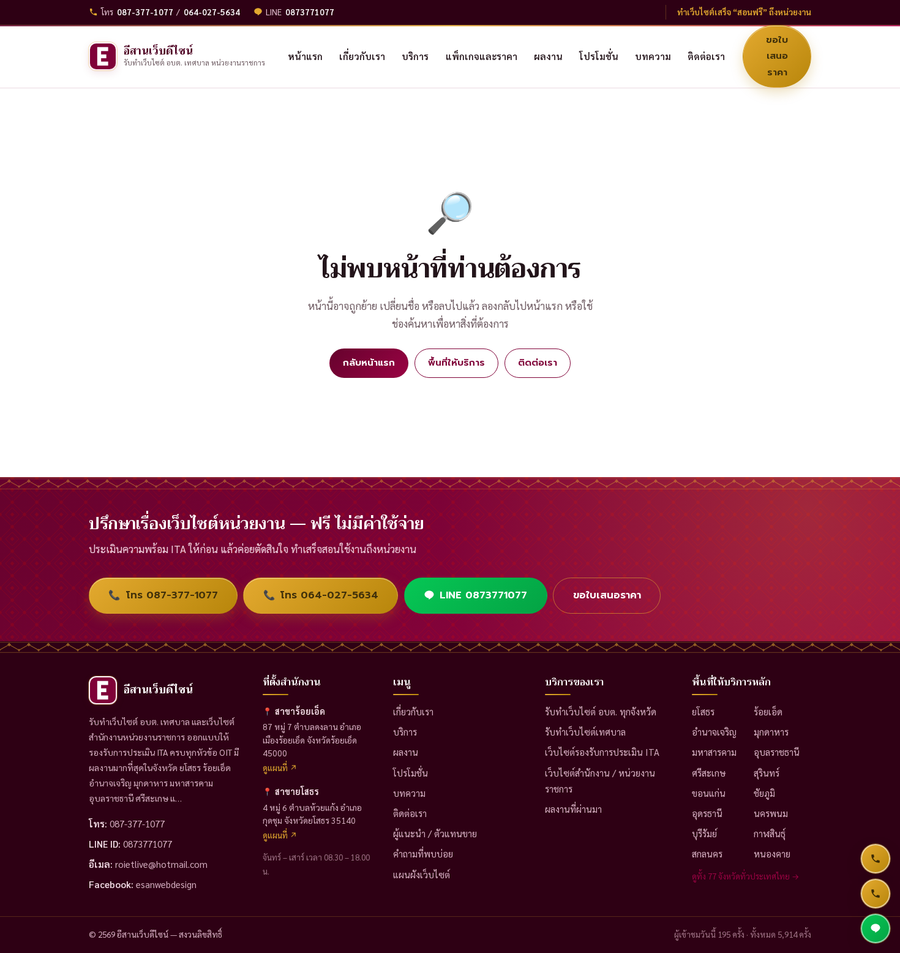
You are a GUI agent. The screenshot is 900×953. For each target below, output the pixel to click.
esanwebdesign (166, 884)
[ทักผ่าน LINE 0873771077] (875, 928)
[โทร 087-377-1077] (875, 858)
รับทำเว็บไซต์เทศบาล (585, 731)
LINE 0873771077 (483, 595)
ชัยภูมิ (764, 793)
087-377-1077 (145, 12)
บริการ (405, 731)
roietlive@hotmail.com (161, 864)
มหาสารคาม (714, 752)
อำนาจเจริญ (714, 731)
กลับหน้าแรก (369, 362)
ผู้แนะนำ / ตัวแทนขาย (435, 833)
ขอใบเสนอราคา (777, 55)
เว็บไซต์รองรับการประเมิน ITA (602, 752)
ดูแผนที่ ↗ (280, 768)
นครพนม (771, 813)
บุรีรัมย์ (704, 833)
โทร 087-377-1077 (162, 595)
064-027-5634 (212, 12)
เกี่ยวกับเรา (413, 711)
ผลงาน (405, 752)
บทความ (409, 793)
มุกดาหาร (771, 731)
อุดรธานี (707, 813)
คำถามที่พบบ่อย (423, 853)
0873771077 (309, 12)
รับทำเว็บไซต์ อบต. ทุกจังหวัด (600, 711)
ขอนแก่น (709, 793)
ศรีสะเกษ (709, 772)
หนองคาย (772, 853)
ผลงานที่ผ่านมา (573, 809)
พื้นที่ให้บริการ (456, 362)
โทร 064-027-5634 (320, 595)
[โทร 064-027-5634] (875, 893)
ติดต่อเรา (537, 362)
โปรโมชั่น (410, 772)
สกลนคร (707, 853)
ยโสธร (703, 711)
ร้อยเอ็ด (768, 711)
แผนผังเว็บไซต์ (421, 874)
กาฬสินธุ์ (770, 833)
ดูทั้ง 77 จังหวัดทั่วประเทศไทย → (746, 876)
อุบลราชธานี (777, 752)
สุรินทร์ (766, 772)
